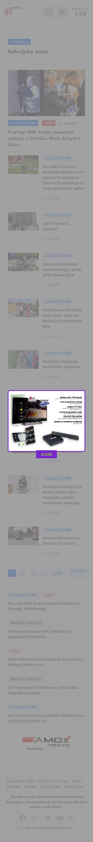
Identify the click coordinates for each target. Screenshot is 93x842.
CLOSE (46, 454)
